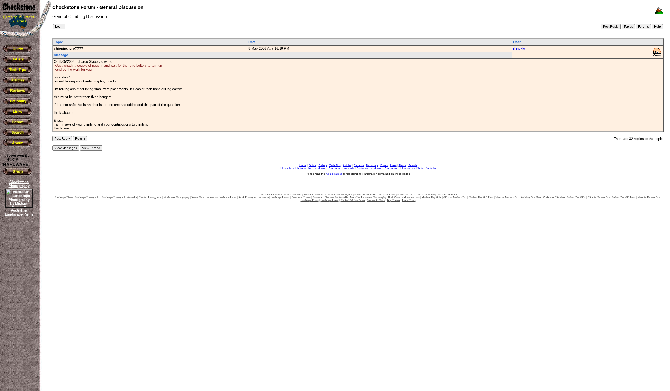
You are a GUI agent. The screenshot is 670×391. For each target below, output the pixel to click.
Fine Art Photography (150, 197)
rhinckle (519, 48)
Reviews (359, 165)
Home (302, 165)
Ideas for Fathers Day (649, 197)
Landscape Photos (280, 197)
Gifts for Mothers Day (455, 197)
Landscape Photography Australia (334, 168)
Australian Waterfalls (365, 194)
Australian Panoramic (271, 194)
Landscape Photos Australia (419, 168)
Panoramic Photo (376, 200)
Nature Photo (198, 197)
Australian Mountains (314, 194)
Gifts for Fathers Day (599, 197)
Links (393, 165)
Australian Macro (426, 194)
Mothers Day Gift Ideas (481, 197)
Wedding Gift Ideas (531, 197)
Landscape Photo (64, 197)
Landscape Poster (330, 200)
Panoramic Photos (301, 197)
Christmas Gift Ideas (554, 197)
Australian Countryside (340, 194)
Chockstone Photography (295, 168)
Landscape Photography (87, 197)
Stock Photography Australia (253, 197)
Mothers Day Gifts (431, 197)
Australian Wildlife (447, 194)
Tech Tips (335, 165)
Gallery (323, 165)
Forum (384, 165)
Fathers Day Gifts (576, 197)
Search (412, 165)
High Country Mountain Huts (404, 197)
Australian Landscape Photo (221, 197)
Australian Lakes (386, 194)
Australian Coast (293, 194)
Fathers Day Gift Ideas (623, 197)
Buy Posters (393, 200)
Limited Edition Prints (353, 200)
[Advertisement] (18, 307)
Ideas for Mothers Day (507, 197)
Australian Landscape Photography (378, 168)
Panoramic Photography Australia (330, 197)
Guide (312, 165)
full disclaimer (334, 173)
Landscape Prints (310, 200)
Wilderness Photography (176, 197)
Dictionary (372, 165)
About (402, 165)
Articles (347, 165)
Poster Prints (409, 200)
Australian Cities (406, 194)
